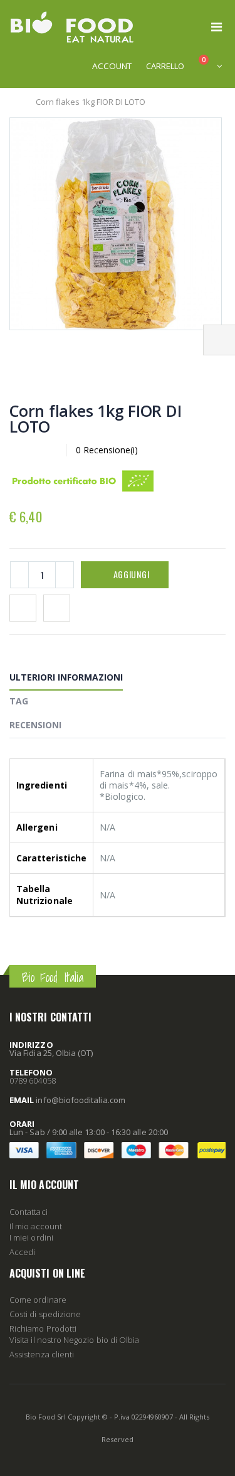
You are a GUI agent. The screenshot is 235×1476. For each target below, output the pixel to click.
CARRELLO (165, 66)
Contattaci (28, 1211)
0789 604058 (32, 1080)
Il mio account (35, 1226)
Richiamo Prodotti (42, 1328)
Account (112, 66)
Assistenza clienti (41, 1354)
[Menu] (216, 26)
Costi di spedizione (45, 1314)
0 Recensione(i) (107, 450)
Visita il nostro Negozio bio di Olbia (74, 1339)
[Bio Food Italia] (72, 27)
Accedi (22, 1252)
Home (14, 101)
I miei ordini (31, 1237)
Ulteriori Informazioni (66, 677)
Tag (18, 701)
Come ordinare (37, 1299)
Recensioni (35, 725)
